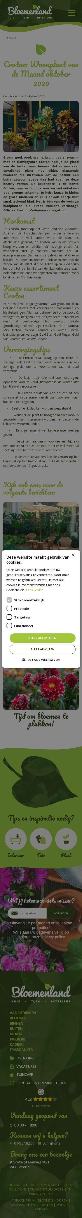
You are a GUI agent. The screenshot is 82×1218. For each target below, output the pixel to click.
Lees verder (34, 590)
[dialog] (41, 609)
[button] (41, 659)
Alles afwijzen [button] (43, 649)
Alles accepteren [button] (42, 638)
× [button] (73, 555)
